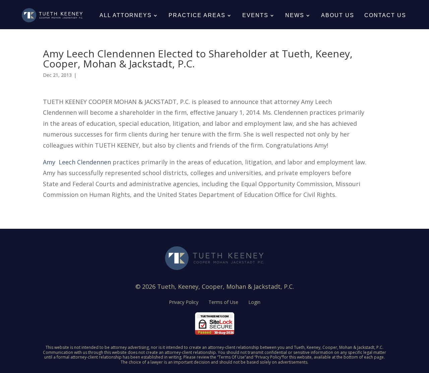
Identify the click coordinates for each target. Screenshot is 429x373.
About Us (337, 15)
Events (255, 15)
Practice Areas (197, 15)
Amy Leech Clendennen (77, 162)
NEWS (294, 15)
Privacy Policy (183, 302)
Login (254, 302)
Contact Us (385, 15)
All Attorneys (126, 15)
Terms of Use (223, 302)
